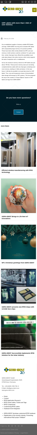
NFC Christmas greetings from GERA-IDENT (18, 263)
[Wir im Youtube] (31, 2)
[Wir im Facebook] (25, 2)
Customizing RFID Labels (12, 406)
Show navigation (34, 10)
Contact (18, 112)
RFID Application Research (12, 400)
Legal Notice (24, 433)
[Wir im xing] (28, 2)
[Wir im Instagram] (35, 2)
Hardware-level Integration (12, 408)
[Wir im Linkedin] (22, 2)
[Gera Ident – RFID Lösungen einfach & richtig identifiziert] (13, 10)
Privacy (16, 433)
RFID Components (9, 404)
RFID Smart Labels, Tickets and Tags (15, 402)
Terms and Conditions (7, 433)
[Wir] (15, 426)
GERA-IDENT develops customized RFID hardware (19, 413)
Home (6, 396)
